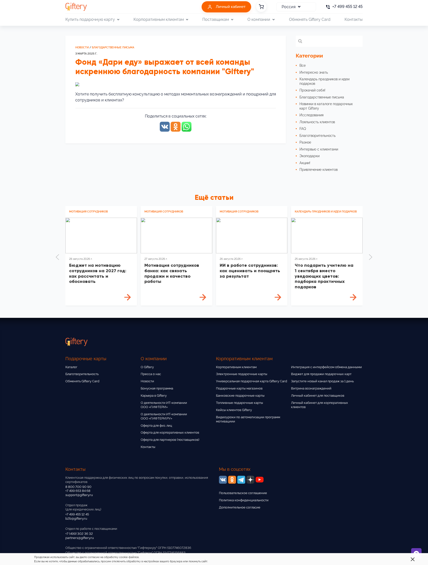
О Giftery (147, 367)
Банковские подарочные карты (240, 395)
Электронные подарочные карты (241, 374)
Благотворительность (82, 374)
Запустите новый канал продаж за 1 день (322, 381)
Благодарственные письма (113, 47)
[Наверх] (16, 549)
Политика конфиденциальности (243, 500)
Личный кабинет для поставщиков (317, 395)
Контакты (354, 19)
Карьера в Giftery (154, 395)
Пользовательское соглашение (243, 493)
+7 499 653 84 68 (77, 491)
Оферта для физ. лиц (156, 425)
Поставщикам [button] (215, 19)
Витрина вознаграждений (311, 388)
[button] (57, 257)
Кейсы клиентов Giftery (234, 410)
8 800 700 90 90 (78, 487)
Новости (82, 47)
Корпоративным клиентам (236, 367)
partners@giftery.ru (79, 538)
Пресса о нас (151, 374)
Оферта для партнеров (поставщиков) (170, 440)
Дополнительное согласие (239, 507)
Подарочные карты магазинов (239, 388)
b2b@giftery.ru (76, 518)
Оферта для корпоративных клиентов (170, 432)
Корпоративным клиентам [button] (159, 19)
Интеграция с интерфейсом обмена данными (326, 367)
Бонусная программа (157, 388)
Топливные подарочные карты (239, 403)
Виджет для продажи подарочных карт (321, 374)
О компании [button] (258, 19)
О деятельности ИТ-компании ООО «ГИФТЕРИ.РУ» (164, 416)
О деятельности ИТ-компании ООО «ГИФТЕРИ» (164, 405)
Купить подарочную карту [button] (90, 19)
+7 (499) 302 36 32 (79, 533)
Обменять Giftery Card (309, 19)
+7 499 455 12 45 (77, 514)
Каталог (71, 367)
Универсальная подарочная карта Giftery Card (251, 381)
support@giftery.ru (79, 495)
